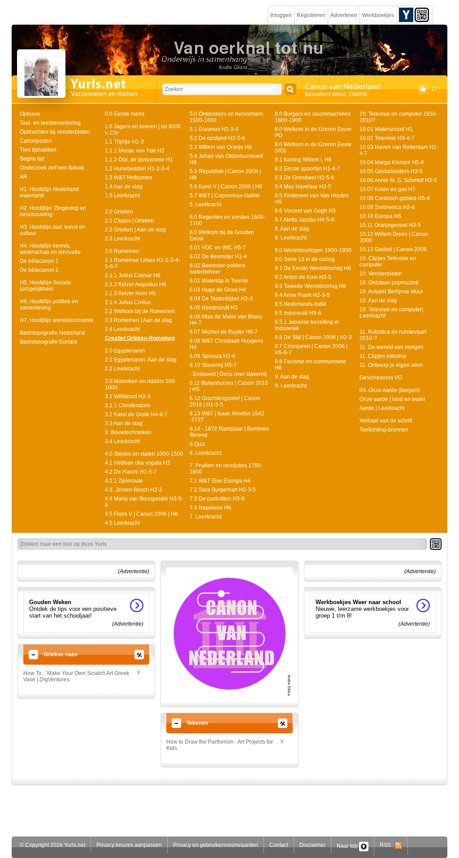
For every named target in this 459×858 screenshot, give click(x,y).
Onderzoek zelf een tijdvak (52, 168)
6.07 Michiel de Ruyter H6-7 (224, 332)
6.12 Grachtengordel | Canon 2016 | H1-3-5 (225, 401)
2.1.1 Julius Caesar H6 (132, 275)
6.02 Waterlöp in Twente (219, 281)
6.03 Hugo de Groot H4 (218, 290)
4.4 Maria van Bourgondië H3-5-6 (144, 502)
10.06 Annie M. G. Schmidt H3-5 (398, 180)
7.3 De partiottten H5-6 (217, 499)
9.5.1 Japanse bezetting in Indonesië (307, 325)
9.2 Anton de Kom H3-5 (303, 277)
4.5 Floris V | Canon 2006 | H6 (141, 514)
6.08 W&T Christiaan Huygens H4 (226, 344)
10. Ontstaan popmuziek (389, 282)
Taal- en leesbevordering (50, 123)
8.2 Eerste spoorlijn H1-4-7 (307, 169)
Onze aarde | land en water (392, 399)
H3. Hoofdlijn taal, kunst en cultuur (52, 230)
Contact (278, 845)
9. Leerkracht (291, 386)
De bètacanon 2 (39, 270)
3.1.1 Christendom (127, 405)
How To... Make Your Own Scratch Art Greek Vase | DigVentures (76, 676)
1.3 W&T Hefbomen (128, 177)
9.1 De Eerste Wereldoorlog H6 (313, 268)
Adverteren (343, 15)
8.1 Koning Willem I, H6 (303, 160)
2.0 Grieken (119, 212)
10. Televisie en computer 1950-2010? (398, 117)
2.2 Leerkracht (122, 369)
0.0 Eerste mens (124, 114)
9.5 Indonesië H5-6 (298, 313)
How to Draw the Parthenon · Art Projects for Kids (219, 745)
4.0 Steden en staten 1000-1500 (144, 454)
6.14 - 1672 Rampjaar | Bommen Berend (229, 432)
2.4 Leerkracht (122, 329)
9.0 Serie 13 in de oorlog (305, 259)
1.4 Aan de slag (124, 186)
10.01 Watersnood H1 (386, 129)
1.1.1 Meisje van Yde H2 (135, 151)
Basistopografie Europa (48, 342)
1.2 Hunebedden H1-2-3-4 (137, 169)
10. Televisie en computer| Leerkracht (391, 312)
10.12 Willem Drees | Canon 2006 (393, 237)
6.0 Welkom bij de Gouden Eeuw (222, 235)
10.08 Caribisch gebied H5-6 (394, 198)
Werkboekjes (378, 15)
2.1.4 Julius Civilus (128, 302)
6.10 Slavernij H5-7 (213, 365)
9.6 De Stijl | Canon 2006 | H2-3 (313, 337)
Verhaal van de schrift (385, 421)
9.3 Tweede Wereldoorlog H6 (310, 286)
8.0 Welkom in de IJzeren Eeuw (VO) (313, 147)
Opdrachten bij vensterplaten (55, 132)
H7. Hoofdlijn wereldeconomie (57, 320)
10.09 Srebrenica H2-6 (387, 207)
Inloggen (281, 15)
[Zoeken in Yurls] (290, 89)
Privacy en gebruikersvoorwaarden (215, 845)
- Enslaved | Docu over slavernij (228, 374)
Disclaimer (312, 845)
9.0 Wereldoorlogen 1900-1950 (313, 250)
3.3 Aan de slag (124, 423)
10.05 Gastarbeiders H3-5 (391, 171)
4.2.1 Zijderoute (124, 481)
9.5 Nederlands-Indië (300, 304)
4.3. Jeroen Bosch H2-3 (133, 490)
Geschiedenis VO (380, 378)
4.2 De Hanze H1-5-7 (131, 472)
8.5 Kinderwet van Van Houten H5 (312, 198)
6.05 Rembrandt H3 (214, 308)
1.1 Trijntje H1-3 (124, 142)
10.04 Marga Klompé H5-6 (391, 162)
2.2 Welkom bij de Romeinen (140, 311)
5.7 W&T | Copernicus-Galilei (225, 195)
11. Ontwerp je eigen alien (391, 365)
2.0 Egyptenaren (125, 351)
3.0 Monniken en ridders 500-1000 (141, 384)
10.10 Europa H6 (380, 216)
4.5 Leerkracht (122, 523)
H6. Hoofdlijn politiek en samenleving (49, 304)
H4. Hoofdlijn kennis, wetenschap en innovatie (50, 249)
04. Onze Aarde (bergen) (389, 390)
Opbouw (30, 114)
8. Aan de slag (292, 229)
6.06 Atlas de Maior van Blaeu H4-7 (226, 320)
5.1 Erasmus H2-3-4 (214, 129)
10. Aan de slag (378, 300)
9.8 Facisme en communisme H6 (310, 364)
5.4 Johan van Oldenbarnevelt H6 (226, 159)
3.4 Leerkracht (122, 441)
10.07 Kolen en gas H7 (387, 189)
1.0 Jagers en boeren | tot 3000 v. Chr (143, 129)
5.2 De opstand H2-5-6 (217, 138)
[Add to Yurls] (406, 14)
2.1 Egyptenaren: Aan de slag (141, 360)
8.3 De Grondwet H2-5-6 (304, 177)
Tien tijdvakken (38, 150)
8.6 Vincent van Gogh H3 (305, 211)
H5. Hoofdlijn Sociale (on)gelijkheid (45, 285)
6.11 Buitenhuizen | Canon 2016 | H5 (229, 386)
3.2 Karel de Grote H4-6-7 (136, 414)
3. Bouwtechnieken (128, 432)
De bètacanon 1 (39, 261)
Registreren (311, 15)
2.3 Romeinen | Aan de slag (138, 320)
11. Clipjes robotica (382, 356)
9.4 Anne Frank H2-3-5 (302, 295)
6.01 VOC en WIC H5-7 (218, 247)
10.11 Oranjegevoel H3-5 (390, 225)
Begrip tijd (32, 159)
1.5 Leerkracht (122, 195)
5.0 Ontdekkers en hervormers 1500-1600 (226, 117)
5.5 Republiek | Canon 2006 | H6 (225, 174)
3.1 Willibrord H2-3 (128, 396)
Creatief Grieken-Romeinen (140, 338)
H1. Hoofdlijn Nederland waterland (49, 192)
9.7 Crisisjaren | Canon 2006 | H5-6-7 (311, 349)
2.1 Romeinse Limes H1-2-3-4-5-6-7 (142, 263)
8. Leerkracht (291, 238)
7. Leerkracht (205, 517)
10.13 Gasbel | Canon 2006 (393, 249)
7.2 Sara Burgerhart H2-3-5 (223, 490)
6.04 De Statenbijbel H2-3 (221, 299)
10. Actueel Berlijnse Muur (391, 291)
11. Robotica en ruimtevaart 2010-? (392, 335)
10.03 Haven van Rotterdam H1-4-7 (398, 150)
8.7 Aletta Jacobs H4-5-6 (304, 220)
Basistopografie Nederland (52, 333)
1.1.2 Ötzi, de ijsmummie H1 (139, 160)
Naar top (348, 846)
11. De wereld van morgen (391, 347)
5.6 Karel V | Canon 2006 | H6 (226, 186)
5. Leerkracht (205, 204)
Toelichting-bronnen (383, 430)
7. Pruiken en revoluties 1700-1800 (226, 468)
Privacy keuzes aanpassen (129, 845)
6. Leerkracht (205, 453)
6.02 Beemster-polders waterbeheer (217, 268)
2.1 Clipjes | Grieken (129, 221)
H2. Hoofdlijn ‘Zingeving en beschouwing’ (53, 211)
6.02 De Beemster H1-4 (218, 256)
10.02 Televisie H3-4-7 (387, 138)
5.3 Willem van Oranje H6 (221, 147)
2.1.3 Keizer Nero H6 (130, 293)
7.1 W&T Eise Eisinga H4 (220, 481)
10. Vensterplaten (380, 273)
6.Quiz (197, 444)
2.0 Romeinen (122, 251)
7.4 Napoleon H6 (210, 508)
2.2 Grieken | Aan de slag (135, 229)
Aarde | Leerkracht (381, 408)
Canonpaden (36, 141)
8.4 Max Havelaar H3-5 (303, 186)
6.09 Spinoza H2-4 (212, 356)
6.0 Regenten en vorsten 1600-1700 (227, 220)
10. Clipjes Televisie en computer (387, 261)
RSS (387, 845)
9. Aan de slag (292, 377)
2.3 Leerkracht (122, 238)
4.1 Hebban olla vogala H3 (137, 463)
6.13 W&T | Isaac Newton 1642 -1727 (227, 416)
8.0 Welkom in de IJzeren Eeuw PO (313, 132)
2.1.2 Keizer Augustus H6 (135, 284)
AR (23, 177)
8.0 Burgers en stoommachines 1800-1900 (313, 117)
